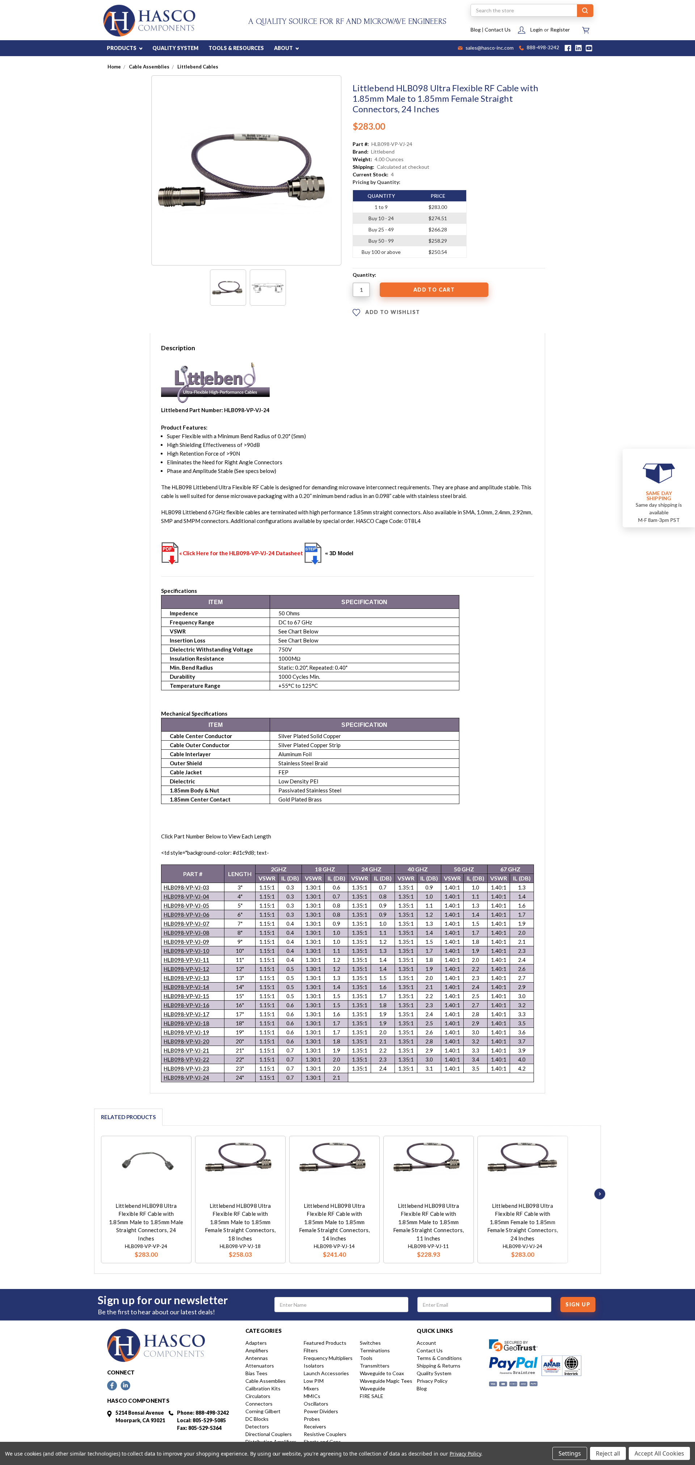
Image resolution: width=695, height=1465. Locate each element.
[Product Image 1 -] (228, 287)
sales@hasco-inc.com (489, 48)
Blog (476, 29)
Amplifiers (256, 1350)
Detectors (257, 1426)
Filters (311, 1350)
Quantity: (364, 275)
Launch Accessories (326, 1373)
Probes (312, 1419)
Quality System (434, 1373)
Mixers (311, 1388)
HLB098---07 (186, 923)
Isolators (314, 1366)
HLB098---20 (186, 1041)
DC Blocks (257, 1419)
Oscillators (316, 1404)
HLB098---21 (186, 1050)
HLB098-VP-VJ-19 (186, 1032)
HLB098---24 (186, 1077)
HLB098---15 (186, 996)
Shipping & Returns (438, 1366)
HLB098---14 (186, 987)
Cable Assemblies (265, 1381)
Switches (370, 1343)
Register (560, 29)
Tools (366, 1358)
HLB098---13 (186, 978)
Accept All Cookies (659, 1453)
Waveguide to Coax (382, 1373)
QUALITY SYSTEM (175, 48)
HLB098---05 (186, 905)
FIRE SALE (371, 1396)
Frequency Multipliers (328, 1358)
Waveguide (372, 1388)
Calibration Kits (263, 1388)
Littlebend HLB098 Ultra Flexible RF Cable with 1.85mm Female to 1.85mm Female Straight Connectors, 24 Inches (522, 1222)
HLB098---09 (186, 941)
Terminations (375, 1350)
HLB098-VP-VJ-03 (186, 887)
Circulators (257, 1396)
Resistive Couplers (325, 1434)
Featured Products (325, 1343)
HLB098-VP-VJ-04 (186, 896)
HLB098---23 (186, 1068)
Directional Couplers (268, 1434)
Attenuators (259, 1366)
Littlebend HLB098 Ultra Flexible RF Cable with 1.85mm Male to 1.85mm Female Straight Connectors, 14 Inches (334, 1222)
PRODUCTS (122, 48)
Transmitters (374, 1366)
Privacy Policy (432, 1381)
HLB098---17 (186, 1014)
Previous (91, 1194)
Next (598, 1194)
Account (426, 1343)
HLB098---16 (186, 1005)
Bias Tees (256, 1373)
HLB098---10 (186, 950)
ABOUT (284, 48)
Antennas (256, 1358)
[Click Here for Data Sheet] (170, 553)
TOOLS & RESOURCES (236, 48)
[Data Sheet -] (268, 287)
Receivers (315, 1426)
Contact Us (498, 29)
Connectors (259, 1404)
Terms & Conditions (439, 1358)
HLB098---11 (186, 960)
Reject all (608, 1453)
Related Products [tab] (128, 1117)
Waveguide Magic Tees (386, 1381)
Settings (570, 1453)
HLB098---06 (186, 914)
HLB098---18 (186, 1023)
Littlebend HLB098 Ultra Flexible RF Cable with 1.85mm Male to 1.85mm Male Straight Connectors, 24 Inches (146, 1222)
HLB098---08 (186, 932)
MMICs (312, 1396)
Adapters (256, 1343)
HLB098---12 (186, 969)
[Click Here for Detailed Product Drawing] (313, 553)
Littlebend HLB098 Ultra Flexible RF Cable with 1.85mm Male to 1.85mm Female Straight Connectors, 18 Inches (240, 1222)
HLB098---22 (186, 1059)
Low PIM (314, 1381)
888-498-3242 (542, 48)
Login (536, 29)
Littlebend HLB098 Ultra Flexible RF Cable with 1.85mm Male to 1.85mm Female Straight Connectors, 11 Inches (428, 1222)
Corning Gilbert (263, 1411)
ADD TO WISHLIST (392, 312)
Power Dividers (321, 1411)
